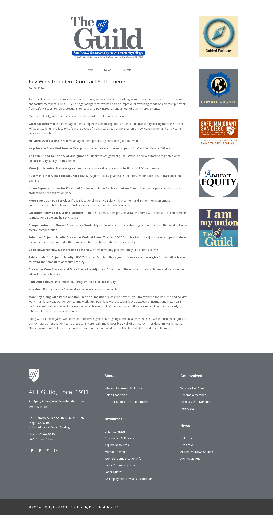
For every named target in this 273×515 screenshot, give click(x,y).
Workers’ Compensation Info (123, 458)
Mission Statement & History (123, 388)
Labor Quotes (114, 472)
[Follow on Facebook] (32, 450)
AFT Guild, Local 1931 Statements (126, 402)
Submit (126, 70)
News (107, 70)
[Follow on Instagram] (56, 450)
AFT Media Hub (190, 458)
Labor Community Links (120, 465)
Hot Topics (187, 438)
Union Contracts (115, 431)
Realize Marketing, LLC (104, 507)
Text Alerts (187, 408)
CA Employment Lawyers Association (129, 479)
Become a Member (193, 395)
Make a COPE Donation (195, 402)
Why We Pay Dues (192, 388)
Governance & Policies (119, 438)
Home (90, 70)
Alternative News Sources (197, 452)
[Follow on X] (48, 450)
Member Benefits (116, 452)
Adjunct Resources (117, 445)
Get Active (187, 445)
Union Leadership (116, 395)
